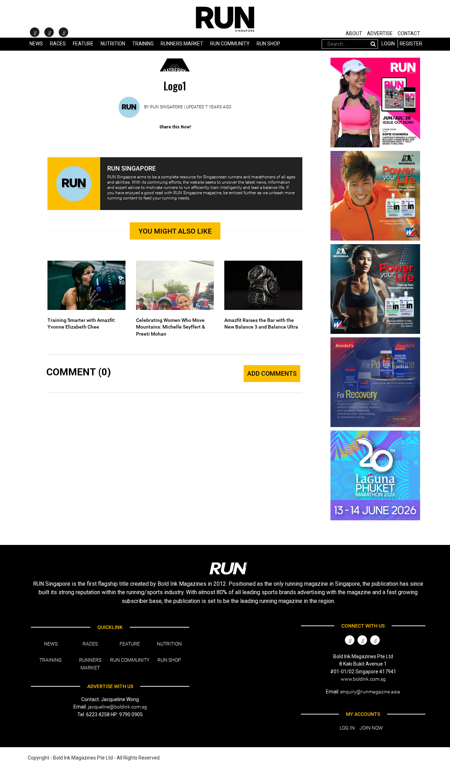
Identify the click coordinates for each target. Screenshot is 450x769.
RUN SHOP (268, 43)
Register (411, 43)
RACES (90, 644)
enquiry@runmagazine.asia (370, 691)
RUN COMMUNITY (230, 43)
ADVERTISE (380, 33)
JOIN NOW (371, 728)
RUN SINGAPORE (166, 106)
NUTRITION (113, 43)
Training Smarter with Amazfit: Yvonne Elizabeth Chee (81, 323)
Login (388, 43)
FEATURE (83, 43)
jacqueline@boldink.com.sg (117, 707)
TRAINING (143, 43)
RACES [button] (58, 43)
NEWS (36, 43)
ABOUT (354, 33)
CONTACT (409, 33)
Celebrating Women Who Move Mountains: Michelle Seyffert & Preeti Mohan (170, 327)
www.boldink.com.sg (363, 679)
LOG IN (347, 728)
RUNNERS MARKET (182, 43)
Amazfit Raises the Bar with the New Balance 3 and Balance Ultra (261, 323)
